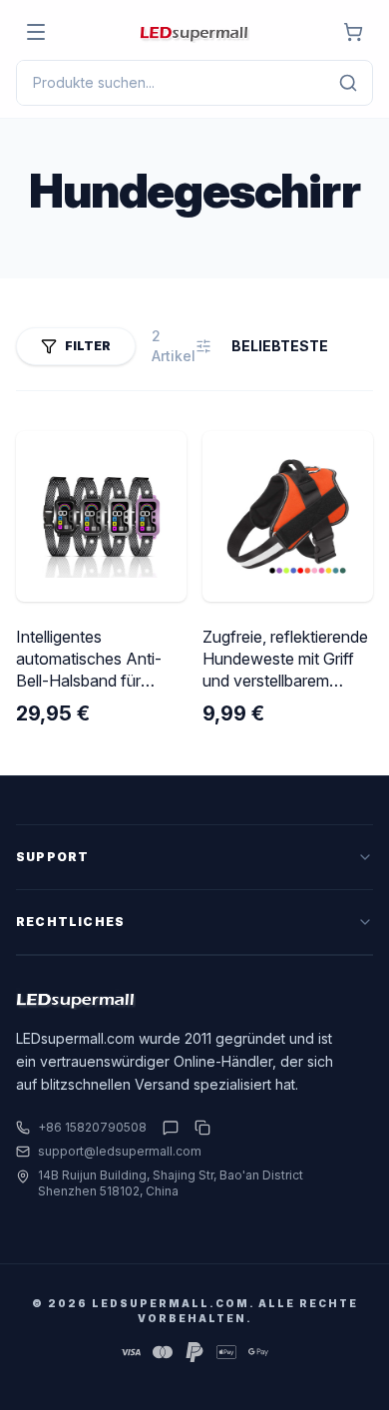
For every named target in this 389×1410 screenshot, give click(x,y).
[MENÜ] (36, 32)
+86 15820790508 (92, 1127)
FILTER (88, 345)
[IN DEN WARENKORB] (353, 32)
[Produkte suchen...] (348, 83)
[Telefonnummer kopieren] (198, 1128)
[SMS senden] (171, 1128)
